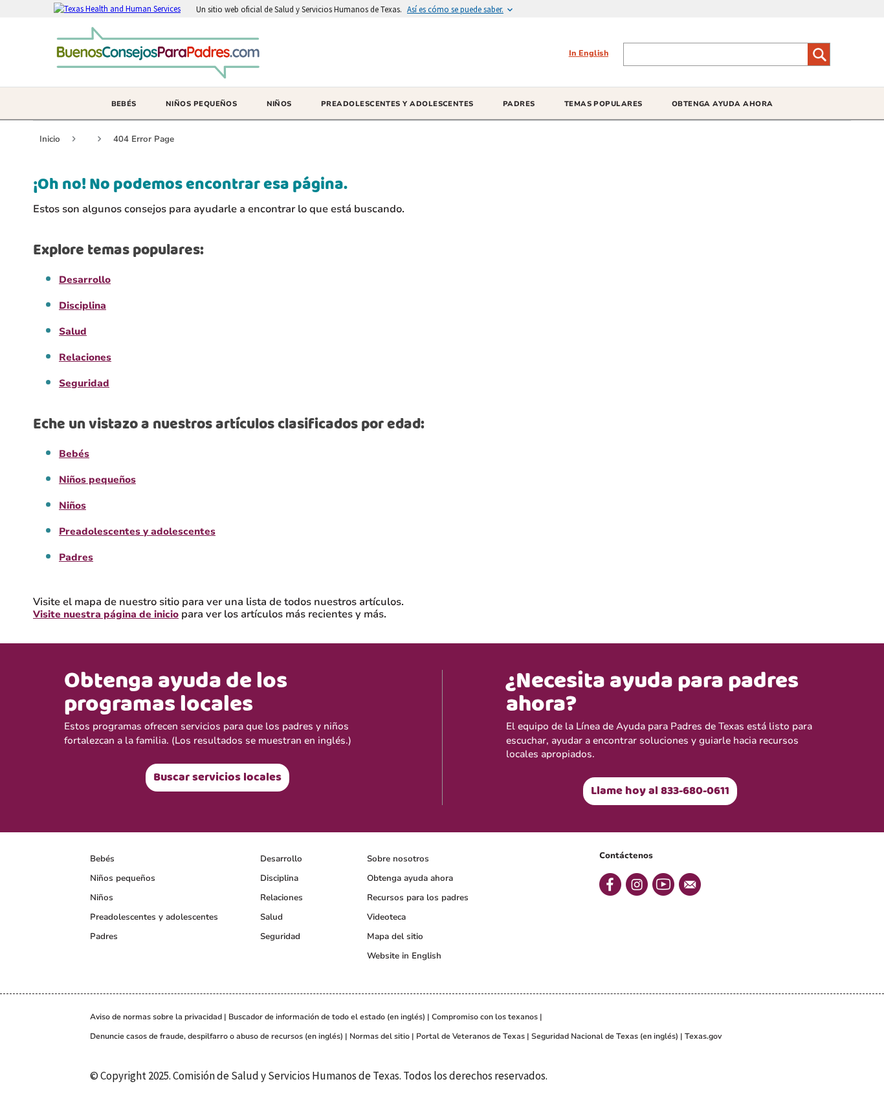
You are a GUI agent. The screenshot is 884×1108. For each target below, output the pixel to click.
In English (588, 53)
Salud (73, 331)
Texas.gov (703, 1036)
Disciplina (82, 305)
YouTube (663, 884)
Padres (76, 557)
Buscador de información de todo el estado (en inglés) (326, 1017)
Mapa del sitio (395, 936)
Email (690, 884)
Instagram (637, 884)
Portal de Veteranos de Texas (470, 1036)
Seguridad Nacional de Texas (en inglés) (604, 1036)
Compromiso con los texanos (485, 1017)
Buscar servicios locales (217, 777)
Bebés (74, 453)
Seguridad (84, 383)
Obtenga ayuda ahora (410, 878)
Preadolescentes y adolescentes (137, 531)
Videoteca (386, 917)
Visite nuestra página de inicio (106, 614)
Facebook (610, 884)
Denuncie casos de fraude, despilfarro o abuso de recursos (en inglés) (216, 1036)
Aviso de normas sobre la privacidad (156, 1017)
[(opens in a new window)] (125, 8)
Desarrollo (85, 279)
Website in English (404, 956)
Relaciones (85, 357)
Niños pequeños (97, 479)
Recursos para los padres (418, 897)
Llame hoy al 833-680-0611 (660, 791)
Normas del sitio (379, 1036)
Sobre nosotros (398, 859)
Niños (72, 505)
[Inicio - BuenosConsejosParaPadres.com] (161, 74)
